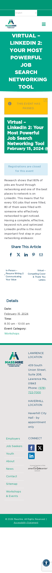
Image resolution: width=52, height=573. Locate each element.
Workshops (11, 333)
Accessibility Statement (26, 523)
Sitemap (11, 484)
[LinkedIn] (31, 456)
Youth (10, 454)
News (9, 469)
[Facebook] (31, 448)
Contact (11, 476)
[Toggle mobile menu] (44, 24)
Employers (13, 438)
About (10, 461)
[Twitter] (40, 448)
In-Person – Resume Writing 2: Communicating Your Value (15, 275)
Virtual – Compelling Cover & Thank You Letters (36, 275)
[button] (46, 565)
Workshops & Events (13, 494)
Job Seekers (14, 446)
